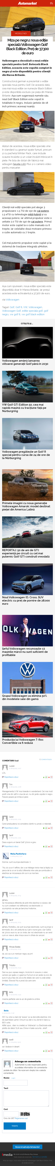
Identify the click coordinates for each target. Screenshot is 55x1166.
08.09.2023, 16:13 (16, 895)
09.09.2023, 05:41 (16, 968)
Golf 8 (18, 307)
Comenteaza (46, 759)
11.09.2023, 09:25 (16, 1042)
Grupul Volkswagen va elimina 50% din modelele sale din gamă (24, 697)
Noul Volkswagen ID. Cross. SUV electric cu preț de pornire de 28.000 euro (26, 600)
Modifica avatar (7, 1064)
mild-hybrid (34, 214)
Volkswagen (12, 299)
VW (25, 307)
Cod (6, 1109)
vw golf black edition (33, 314)
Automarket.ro (27, 3)
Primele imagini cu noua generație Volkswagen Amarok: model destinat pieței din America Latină (26, 506)
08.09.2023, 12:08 (16, 787)
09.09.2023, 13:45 (16, 994)
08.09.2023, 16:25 (16, 922)
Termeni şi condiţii (39, 1157)
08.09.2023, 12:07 (16, 768)
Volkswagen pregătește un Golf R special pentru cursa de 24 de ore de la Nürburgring (26, 455)
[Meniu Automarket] (51, 3)
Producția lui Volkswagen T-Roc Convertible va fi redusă (23, 741)
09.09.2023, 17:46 (9, 1013)
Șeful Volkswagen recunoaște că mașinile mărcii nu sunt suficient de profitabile (25, 652)
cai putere (43, 210)
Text (6, 1088)
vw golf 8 (15, 314)
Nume (6, 1078)
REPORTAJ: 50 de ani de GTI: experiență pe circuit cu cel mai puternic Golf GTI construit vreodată (26, 553)
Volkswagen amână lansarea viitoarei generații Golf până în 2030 (25, 362)
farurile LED (19, 164)
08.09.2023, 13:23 (16, 838)
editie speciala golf (32, 310)
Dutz (6, 1011)
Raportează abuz (11, 777)
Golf (12, 307)
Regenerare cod (21, 1118)
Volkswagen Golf (11, 310)
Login (13, 1078)
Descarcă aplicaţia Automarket (27, 1146)
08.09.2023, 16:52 (16, 949)
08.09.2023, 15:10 (17, 856)
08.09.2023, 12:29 (16, 819)
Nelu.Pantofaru (18, 854)
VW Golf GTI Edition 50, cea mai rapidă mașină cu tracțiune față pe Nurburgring (24, 408)
